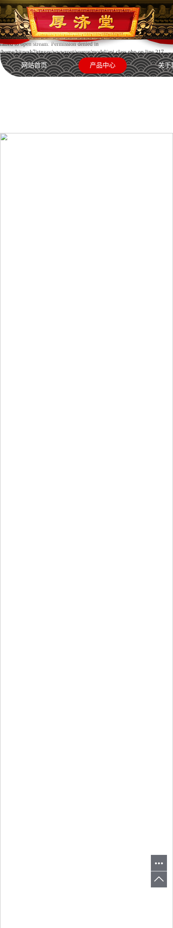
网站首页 (34, 65)
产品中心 (102, 65)
